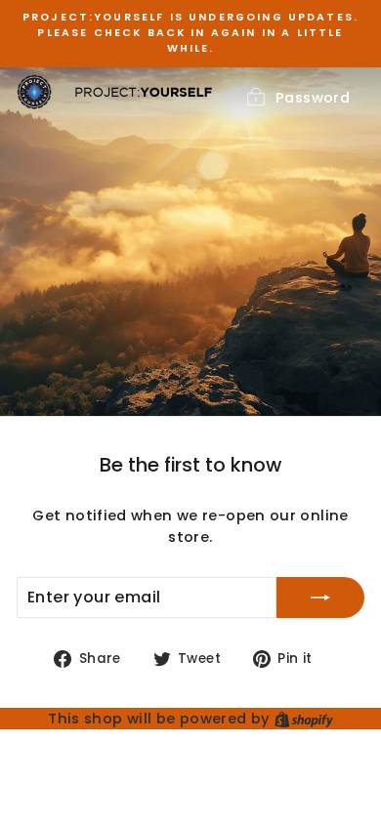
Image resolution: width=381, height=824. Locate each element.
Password (312, 97)
